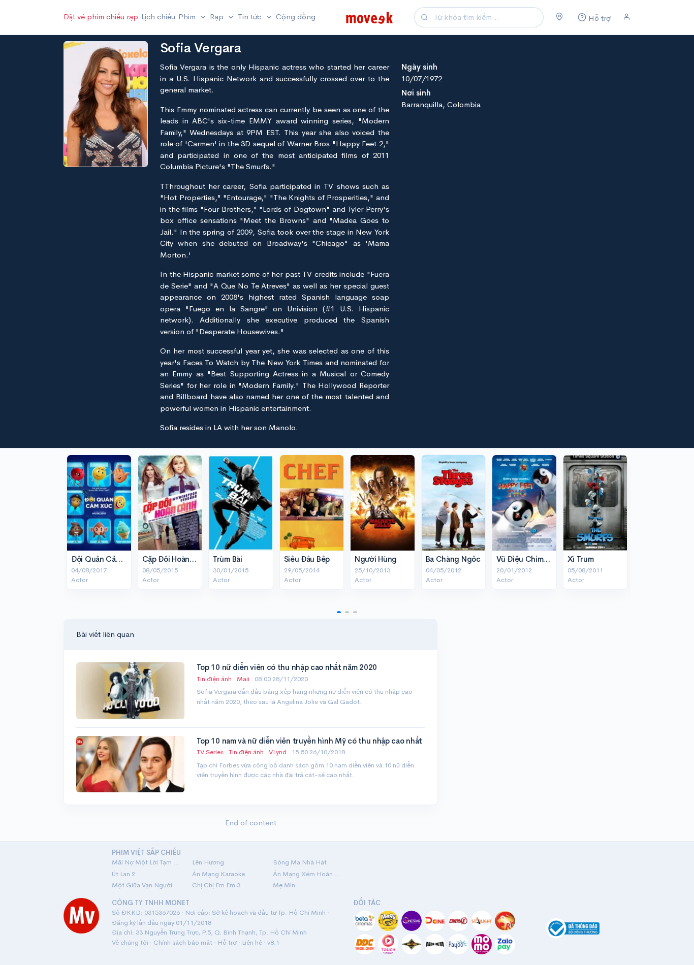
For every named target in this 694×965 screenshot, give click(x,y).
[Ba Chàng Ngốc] (454, 503)
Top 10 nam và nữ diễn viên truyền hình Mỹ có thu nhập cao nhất (309, 741)
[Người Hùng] (383, 503)
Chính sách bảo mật (182, 942)
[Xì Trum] (595, 503)
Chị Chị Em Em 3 (216, 885)
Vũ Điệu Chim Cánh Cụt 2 (541, 559)
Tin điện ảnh (214, 678)
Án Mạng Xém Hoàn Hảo (307, 874)
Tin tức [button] (250, 16)
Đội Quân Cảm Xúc (104, 559)
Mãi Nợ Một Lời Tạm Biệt (146, 862)
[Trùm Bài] (241, 503)
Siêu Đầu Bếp (307, 559)
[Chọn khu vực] (559, 17)
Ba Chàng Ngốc (453, 559)
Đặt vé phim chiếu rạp (101, 16)
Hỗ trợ (227, 942)
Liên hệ (252, 942)
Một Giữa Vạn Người (142, 885)
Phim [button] (188, 16)
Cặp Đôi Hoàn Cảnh (176, 559)
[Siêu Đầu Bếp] (312, 503)
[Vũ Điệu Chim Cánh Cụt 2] (524, 503)
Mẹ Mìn (284, 885)
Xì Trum (580, 559)
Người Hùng (376, 559)
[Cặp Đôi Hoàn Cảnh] (170, 503)
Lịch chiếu (158, 16)
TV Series (210, 752)
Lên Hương (208, 862)
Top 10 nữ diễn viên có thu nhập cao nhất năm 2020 (287, 667)
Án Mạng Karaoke (218, 874)
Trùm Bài (227, 559)
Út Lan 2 (123, 874)
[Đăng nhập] (626, 17)
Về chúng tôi (130, 942)
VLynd (278, 752)
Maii (244, 678)
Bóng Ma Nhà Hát (300, 862)
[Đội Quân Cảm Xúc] (99, 503)
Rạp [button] (218, 16)
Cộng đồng (296, 16)
